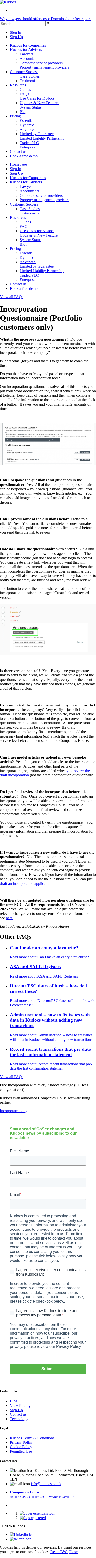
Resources (18, 85)
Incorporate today (13, 1111)
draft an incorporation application (25, 883)
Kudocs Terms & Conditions (32, 1438)
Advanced (28, 129)
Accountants (29, 58)
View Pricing (20, 1405)
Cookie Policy (21, 1447)
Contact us (18, 151)
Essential (26, 120)
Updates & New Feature (39, 235)
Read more (49, 957)
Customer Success (24, 72)
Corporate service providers (41, 63)
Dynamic (27, 125)
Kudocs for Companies (28, 45)
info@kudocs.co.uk (46, 1484)
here (9, 918)
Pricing (15, 116)
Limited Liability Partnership (42, 138)
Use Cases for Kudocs (37, 98)
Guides (25, 89)
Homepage (18, 164)
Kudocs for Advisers (26, 50)
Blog (23, 112)
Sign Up (16, 37)
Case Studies (30, 76)
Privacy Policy (21, 1442)
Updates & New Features (39, 103)
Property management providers (44, 67)
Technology (19, 1419)
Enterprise (27, 147)
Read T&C (59, 1552)
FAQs (24, 94)
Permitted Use (21, 1451)
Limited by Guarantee (37, 134)
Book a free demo (24, 156)
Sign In (15, 32)
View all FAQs (11, 297)
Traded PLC (29, 143)
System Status (30, 107)
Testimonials (29, 81)
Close (73, 1552)
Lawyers (26, 54)
